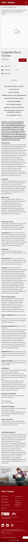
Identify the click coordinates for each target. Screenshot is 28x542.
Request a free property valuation (14, 482)
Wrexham (18, 504)
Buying (4, 496)
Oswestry (18, 502)
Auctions (5, 505)
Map (16, 70)
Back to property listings (10, 7)
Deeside (17, 506)
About (4, 508)
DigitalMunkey (12, 537)
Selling (4, 499)
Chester (18, 501)
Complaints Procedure (5, 518)
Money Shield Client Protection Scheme (9, 517)
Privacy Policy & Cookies (6, 533)
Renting (5, 502)
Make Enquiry (14, 80)
